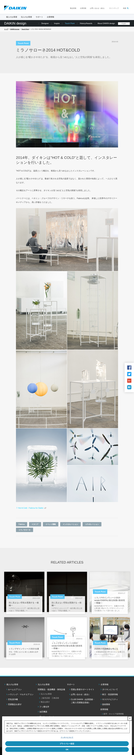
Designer (45, 23)
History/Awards (86, 23)
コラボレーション (92, 524)
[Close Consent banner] (130, 718)
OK (67, 749)
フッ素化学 (44, 707)
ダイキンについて (110, 689)
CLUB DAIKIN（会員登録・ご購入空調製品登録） (83, 701)
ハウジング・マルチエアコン (21, 694)
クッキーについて (67, 737)
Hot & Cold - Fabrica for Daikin (30, 508)
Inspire (57, 23)
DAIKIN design (15, 23)
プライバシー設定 (67, 744)
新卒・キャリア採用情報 (114, 714)
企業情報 (83, 8)
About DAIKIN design (106, 23)
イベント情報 (51, 524)
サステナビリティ (110, 699)
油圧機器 (43, 712)
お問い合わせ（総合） (98, 8)
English (124, 23)
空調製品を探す (15, 704)
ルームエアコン (15, 689)
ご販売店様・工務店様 (50, 698)
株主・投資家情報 (110, 694)
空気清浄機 (13, 699)
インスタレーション (70, 524)
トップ (6, 29)
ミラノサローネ (24, 530)
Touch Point (70, 23)
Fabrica (22, 524)
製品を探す (45, 702)
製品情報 (73, 8)
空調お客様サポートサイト (82, 689)
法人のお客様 (44, 684)
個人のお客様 (12, 684)
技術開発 (106, 704)
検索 (124, 8)
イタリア (35, 524)
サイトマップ (114, 8)
